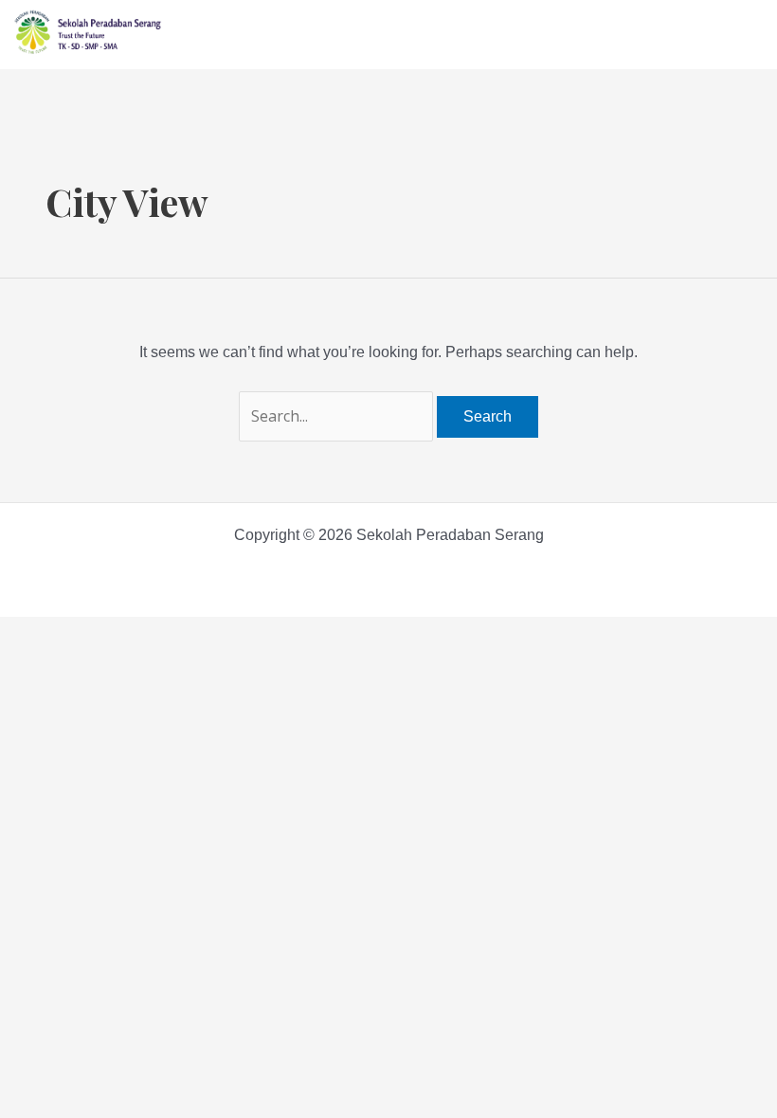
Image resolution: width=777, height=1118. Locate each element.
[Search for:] (338, 416)
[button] (752, 29)
